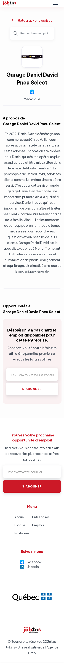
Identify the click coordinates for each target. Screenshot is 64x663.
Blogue (19, 525)
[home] (27, 3)
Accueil (19, 517)
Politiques (22, 533)
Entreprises (41, 517)
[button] (55, 3)
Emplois (38, 525)
